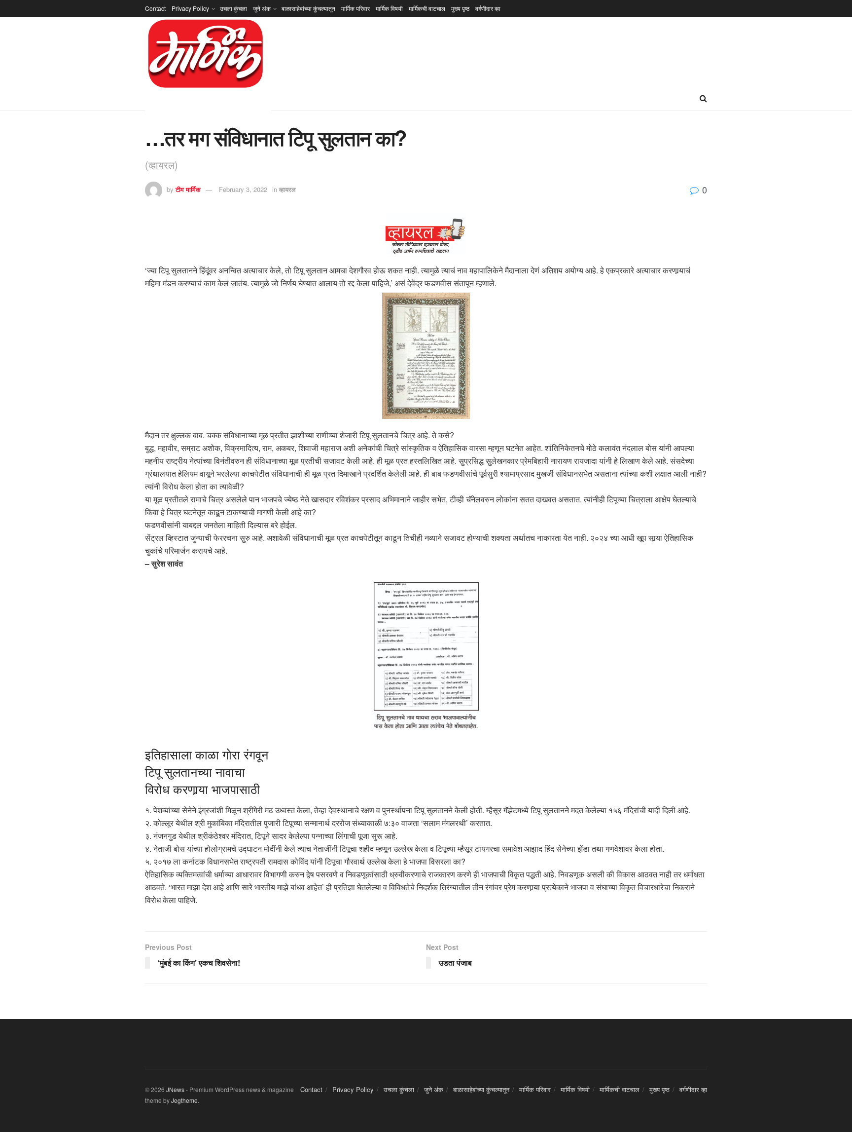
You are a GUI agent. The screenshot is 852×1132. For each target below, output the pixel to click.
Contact (155, 8)
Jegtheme (184, 1100)
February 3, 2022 (243, 189)
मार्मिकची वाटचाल (427, 8)
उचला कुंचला (233, 8)
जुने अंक (262, 8)
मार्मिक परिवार (355, 8)
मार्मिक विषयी (389, 8)
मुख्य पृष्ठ (460, 8)
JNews (175, 1089)
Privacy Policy (190, 8)
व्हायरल (287, 189)
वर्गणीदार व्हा (487, 8)
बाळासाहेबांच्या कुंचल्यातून (308, 8)
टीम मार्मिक (188, 189)
